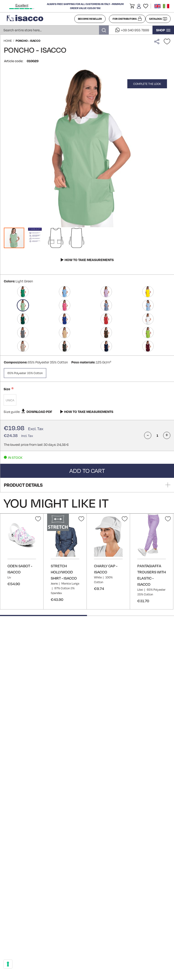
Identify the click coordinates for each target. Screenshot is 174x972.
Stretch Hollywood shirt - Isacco (64, 571)
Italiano (166, 6)
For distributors (125, 18)
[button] (132, 7)
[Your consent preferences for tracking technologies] (8, 964)
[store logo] (39, 19)
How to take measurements (89, 260)
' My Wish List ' (145, 6)
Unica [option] (10, 400)
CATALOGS (155, 18)
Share (157, 41)
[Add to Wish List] (167, 41)
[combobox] (54, 30)
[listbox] (87, 400)
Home (8, 40)
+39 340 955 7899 (135, 30)
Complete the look (147, 84)
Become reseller (90, 18)
